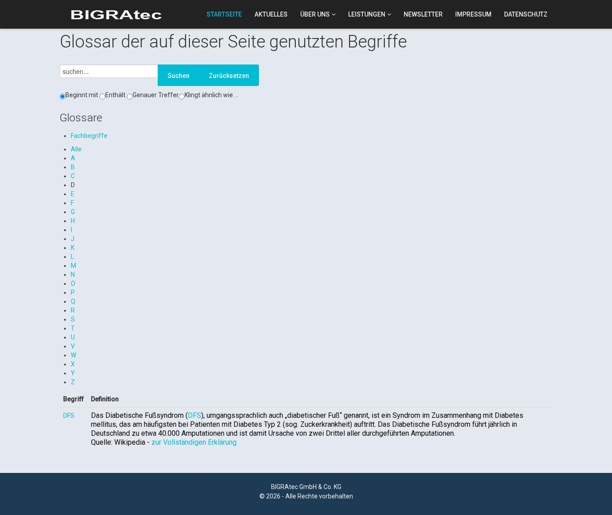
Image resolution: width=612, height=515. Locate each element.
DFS (68, 415)
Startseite (224, 14)
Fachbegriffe (89, 135)
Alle (76, 149)
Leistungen (366, 14)
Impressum (473, 14)
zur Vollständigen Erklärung (194, 442)
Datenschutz (525, 14)
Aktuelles (271, 14)
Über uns (315, 14)
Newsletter (423, 14)
